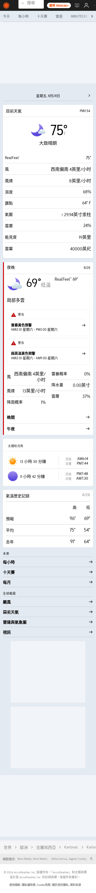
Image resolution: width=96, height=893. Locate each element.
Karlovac (71, 847)
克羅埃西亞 (46, 847)
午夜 (11, 429)
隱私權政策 (29, 885)
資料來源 (75, 885)
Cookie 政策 (44, 885)
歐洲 (24, 847)
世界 (8, 847)
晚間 (11, 417)
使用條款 (15, 885)
